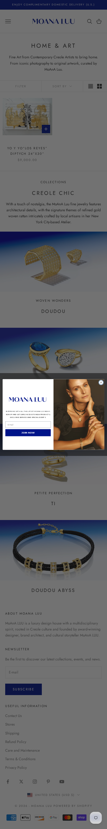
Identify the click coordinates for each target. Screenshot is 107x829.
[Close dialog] (101, 382)
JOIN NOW (28, 432)
